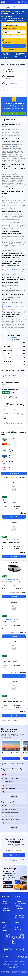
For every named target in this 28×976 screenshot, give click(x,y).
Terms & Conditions (7, 927)
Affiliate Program (19, 910)
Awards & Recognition (18, 906)
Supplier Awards (6, 910)
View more (14, 796)
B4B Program (18, 913)
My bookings (18, 929)
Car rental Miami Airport (11, 816)
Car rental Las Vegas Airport (12, 819)
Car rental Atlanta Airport (11, 823)
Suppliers (4, 903)
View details (11, 758)
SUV (16, 204)
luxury (22, 204)
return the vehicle (7, 306)
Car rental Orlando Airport (11, 805)
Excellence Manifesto (20, 903)
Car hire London (9, 781)
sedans (13, 269)
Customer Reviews (19, 915)
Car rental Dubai (9, 774)
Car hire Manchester (10, 785)
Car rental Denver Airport (11, 809)
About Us (17, 899)
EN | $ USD (6, 956)
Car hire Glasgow (9, 792)
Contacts (17, 927)
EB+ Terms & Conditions (5, 929)
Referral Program (19, 908)
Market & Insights (19, 917)
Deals (3, 906)
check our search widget (13, 307)
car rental (12, 146)
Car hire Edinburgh (10, 788)
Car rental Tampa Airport (11, 812)
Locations (4, 899)
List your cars (5, 908)
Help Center (18, 925)
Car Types (4, 901)
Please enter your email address (12, 850)
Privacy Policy (14, 860)
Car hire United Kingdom (11, 778)
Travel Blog (18, 901)
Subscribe (15, 855)
